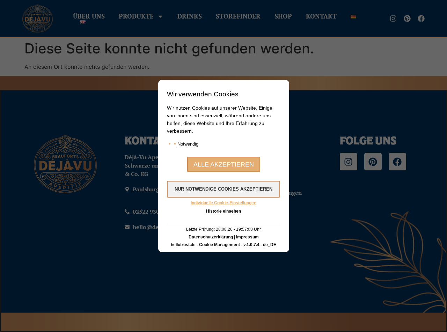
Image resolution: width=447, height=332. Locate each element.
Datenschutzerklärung (211, 237)
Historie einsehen (223, 211)
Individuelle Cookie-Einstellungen (223, 202)
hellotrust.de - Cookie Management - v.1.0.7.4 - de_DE (223, 244)
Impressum (247, 237)
